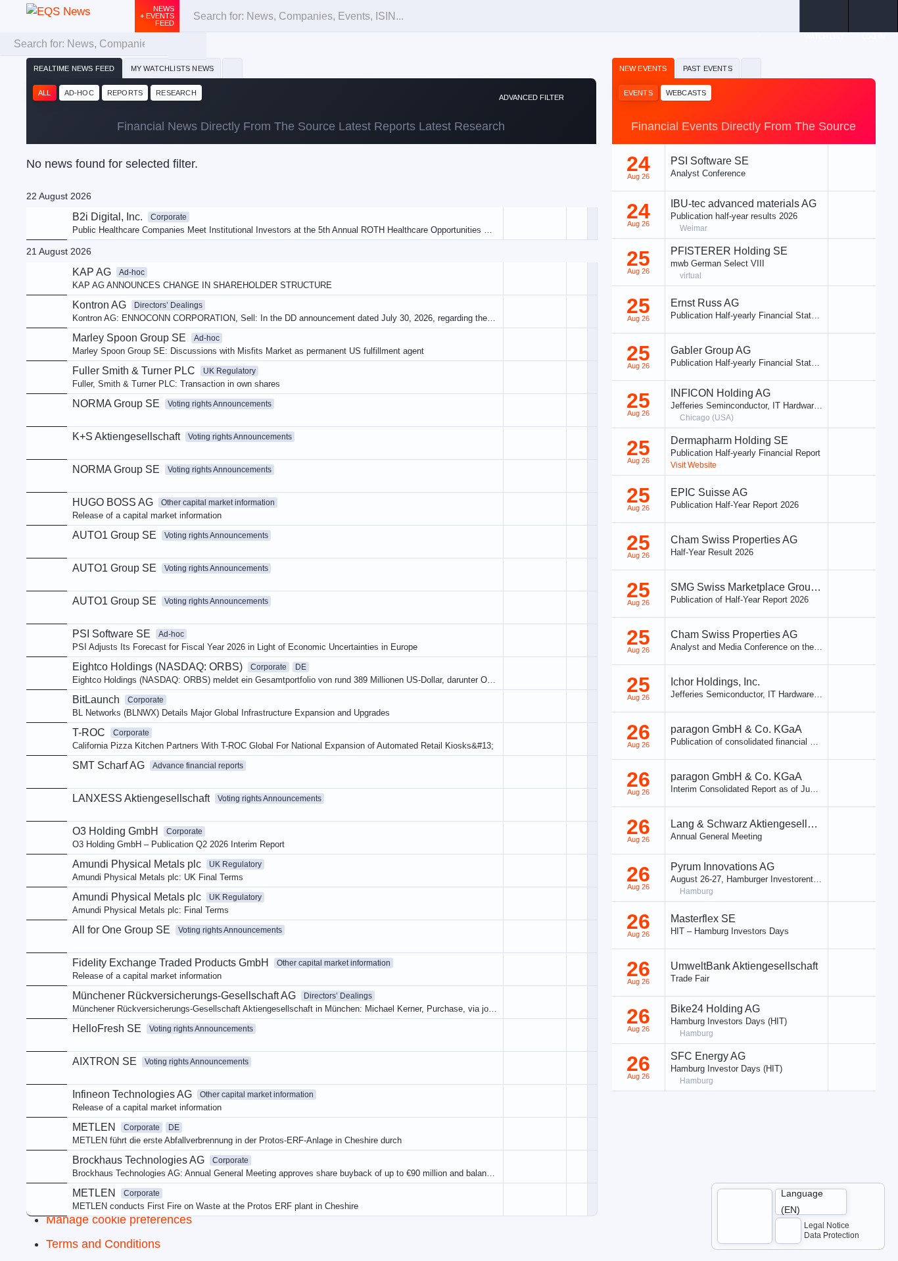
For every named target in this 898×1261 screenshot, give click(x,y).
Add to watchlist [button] (475, 286)
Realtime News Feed (74, 68)
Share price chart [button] (478, 330)
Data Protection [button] (831, 1235)
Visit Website (694, 465)
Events (638, 93)
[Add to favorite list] (577, 377)
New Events (643, 68)
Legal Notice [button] (826, 1225)
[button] (873, 16)
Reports (125, 93)
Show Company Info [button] (484, 307)
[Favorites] (232, 68)
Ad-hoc (79, 93)
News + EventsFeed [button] (157, 16)
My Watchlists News (172, 68)
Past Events (707, 68)
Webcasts (686, 93)
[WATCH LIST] (824, 16)
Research (176, 93)
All (44, 93)
